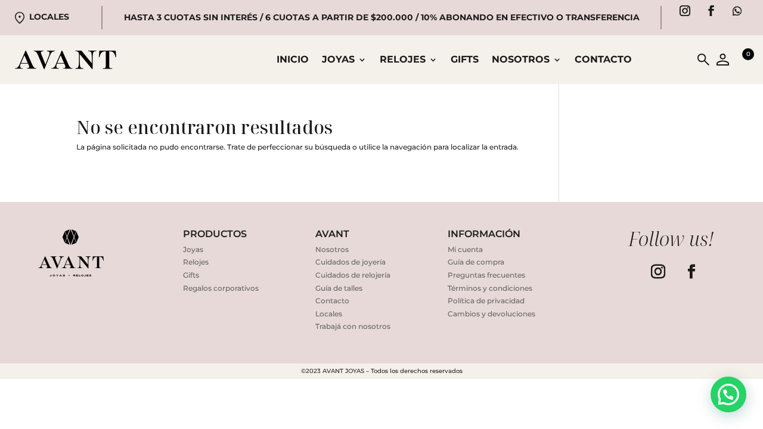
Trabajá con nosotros (352, 326)
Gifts (465, 60)
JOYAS (338, 60)
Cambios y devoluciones (491, 313)
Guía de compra (476, 261)
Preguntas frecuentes (486, 275)
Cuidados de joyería (350, 261)
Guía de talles (338, 288)
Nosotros (521, 60)
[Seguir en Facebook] (711, 10)
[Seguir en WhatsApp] (737, 10)
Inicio (293, 60)
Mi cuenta (465, 249)
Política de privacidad (486, 300)
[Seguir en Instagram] (685, 10)
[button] (728, 394)
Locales (49, 16)
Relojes (196, 261)
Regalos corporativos (221, 288)
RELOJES (403, 60)
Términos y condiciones (490, 288)
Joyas (193, 249)
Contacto (603, 60)
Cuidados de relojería (352, 275)
